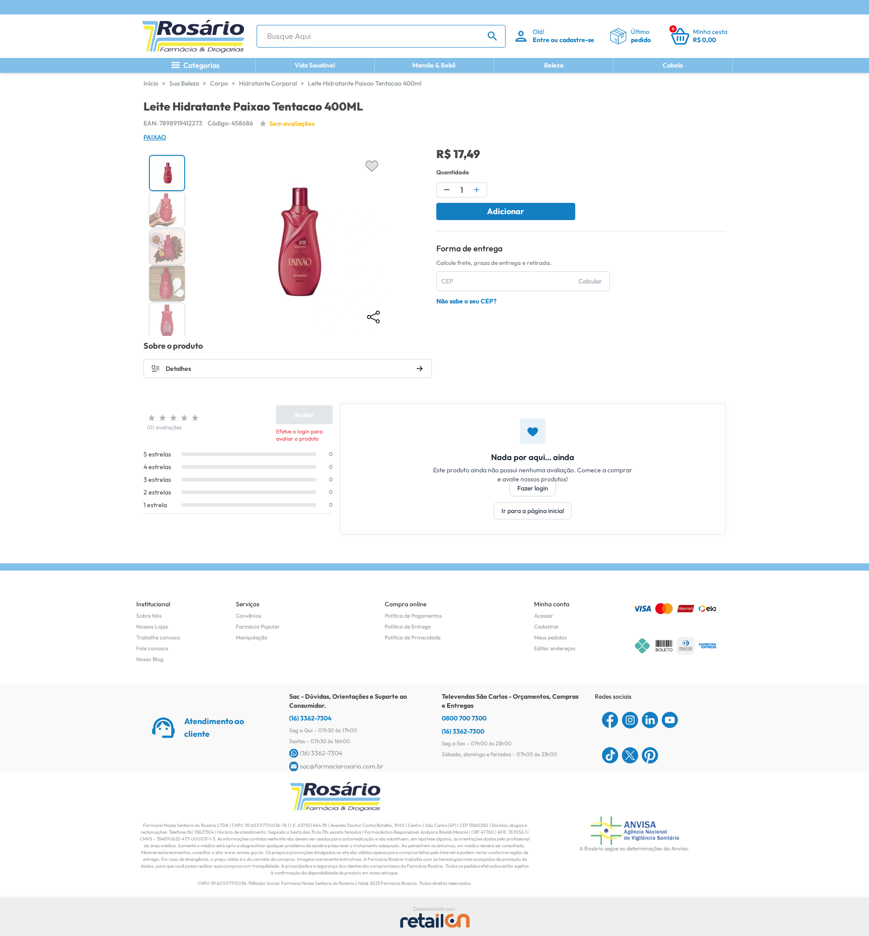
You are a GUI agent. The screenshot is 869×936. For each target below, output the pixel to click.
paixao (154, 137)
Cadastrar (546, 626)
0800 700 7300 (464, 718)
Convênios (248, 615)
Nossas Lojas (152, 626)
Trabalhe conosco (158, 637)
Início (150, 83)
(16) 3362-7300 (463, 731)
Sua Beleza (184, 83)
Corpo (219, 83)
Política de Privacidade (412, 637)
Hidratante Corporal (268, 83)
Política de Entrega (408, 626)
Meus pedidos (550, 637)
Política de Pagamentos (413, 615)
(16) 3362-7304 (310, 718)
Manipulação (251, 637)
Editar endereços (554, 648)
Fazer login (532, 488)
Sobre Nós (149, 615)
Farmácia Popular (258, 626)
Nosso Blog (149, 659)
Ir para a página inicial (532, 511)
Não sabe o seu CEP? (466, 301)
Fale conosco (152, 648)
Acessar (543, 615)
